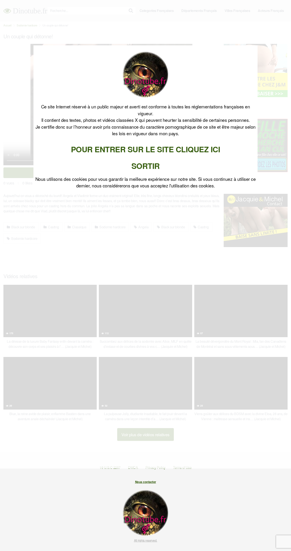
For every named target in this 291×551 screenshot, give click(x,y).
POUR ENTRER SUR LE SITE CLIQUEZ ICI (145, 149)
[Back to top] (279, 537)
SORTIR (145, 165)
